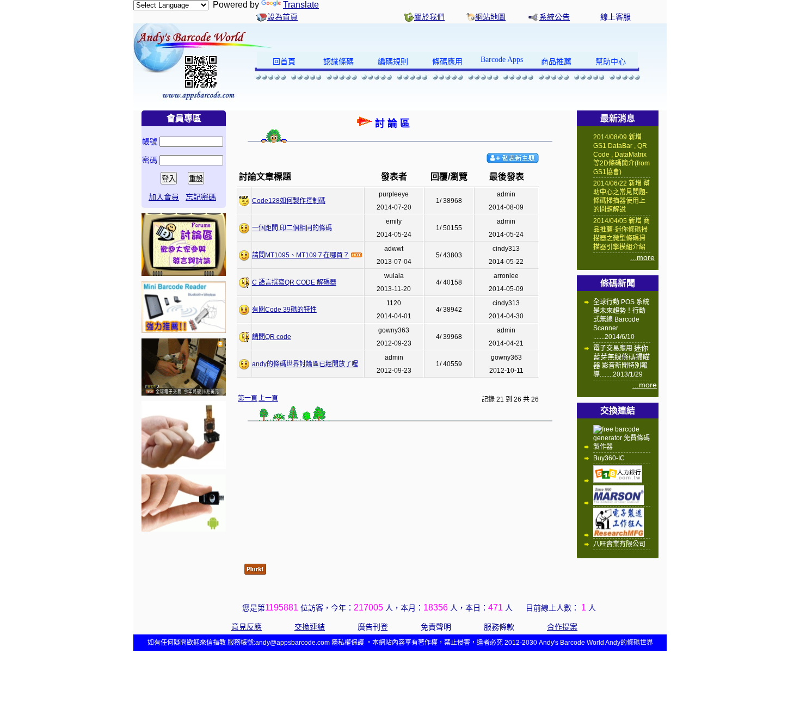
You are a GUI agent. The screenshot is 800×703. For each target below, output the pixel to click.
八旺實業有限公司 (619, 544)
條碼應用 (447, 62)
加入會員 (164, 197)
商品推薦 (556, 62)
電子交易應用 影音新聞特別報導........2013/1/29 (621, 361)
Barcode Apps (502, 59)
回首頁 (284, 62)
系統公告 (554, 17)
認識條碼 (338, 62)
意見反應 (246, 626)
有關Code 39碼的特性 (284, 309)
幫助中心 (610, 62)
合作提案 (562, 626)
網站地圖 (490, 17)
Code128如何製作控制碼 (288, 201)
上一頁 (268, 398)
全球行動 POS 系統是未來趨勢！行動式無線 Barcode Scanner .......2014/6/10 (621, 319)
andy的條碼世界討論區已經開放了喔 (305, 364)
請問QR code (271, 337)
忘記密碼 (201, 197)
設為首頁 (282, 17)
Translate (301, 4)
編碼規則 (393, 62)
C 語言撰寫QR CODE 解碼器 (294, 282)
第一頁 (247, 398)
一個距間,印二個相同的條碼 (292, 228)
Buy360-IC (609, 458)
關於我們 (429, 17)
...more (642, 257)
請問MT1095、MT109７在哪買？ (300, 255)
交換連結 (309, 626)
